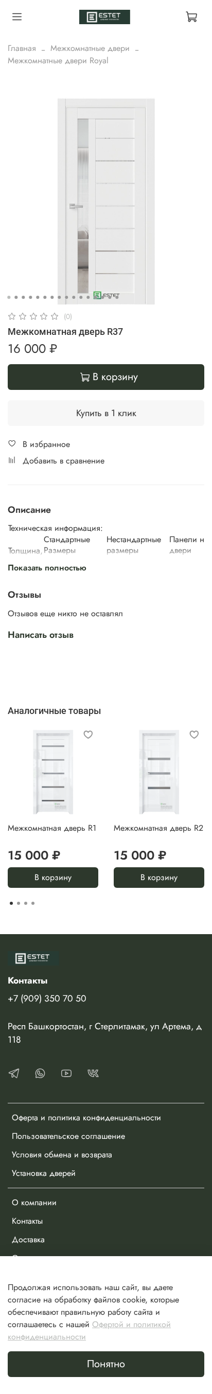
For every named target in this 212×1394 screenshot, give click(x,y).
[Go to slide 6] (44, 297)
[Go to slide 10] (73, 297)
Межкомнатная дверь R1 (52, 828)
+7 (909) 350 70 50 (47, 998)
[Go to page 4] (32, 903)
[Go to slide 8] (59, 297)
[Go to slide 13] (95, 297)
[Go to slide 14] (102, 297)
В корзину (53, 877)
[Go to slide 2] (15, 297)
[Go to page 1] (11, 903)
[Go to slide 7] (52, 297)
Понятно (106, 1363)
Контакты (27, 1221)
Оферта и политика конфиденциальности (86, 1117)
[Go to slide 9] (66, 297)
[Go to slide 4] (30, 297)
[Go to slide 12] (88, 297)
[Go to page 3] (25, 903)
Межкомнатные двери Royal (58, 60)
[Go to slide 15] (109, 297)
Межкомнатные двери (90, 48)
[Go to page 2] (18, 903)
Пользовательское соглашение (68, 1136)
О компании (34, 1202)
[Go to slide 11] (80, 297)
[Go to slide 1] (8, 297)
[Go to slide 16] (116, 297)
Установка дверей (44, 1173)
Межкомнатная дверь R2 (158, 828)
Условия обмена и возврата (62, 1154)
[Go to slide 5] (37, 297)
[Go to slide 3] (23, 297)
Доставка (28, 1239)
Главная (22, 48)
